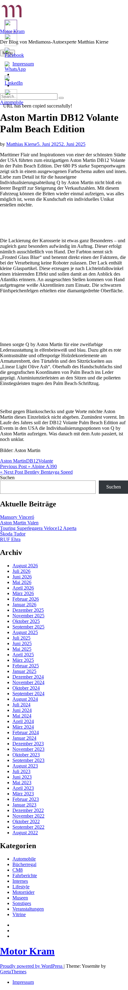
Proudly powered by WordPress (32, 966)
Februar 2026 (25, 599)
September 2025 (28, 626)
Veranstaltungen (28, 909)
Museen (20, 897)
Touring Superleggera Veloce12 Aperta (38, 528)
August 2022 (25, 832)
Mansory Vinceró (17, 517)
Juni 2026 (22, 576)
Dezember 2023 (28, 743)
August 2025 (25, 632)
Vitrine (19, 914)
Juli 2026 (21, 571)
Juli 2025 (21, 638)
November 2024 (28, 682)
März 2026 (23, 593)
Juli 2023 (21, 771)
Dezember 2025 (28, 610)
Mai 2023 (21, 782)
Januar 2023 (24, 804)
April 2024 (23, 721)
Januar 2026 (24, 604)
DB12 (32, 460)
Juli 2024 (21, 704)
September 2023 (28, 760)
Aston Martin (13, 460)
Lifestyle (21, 886)
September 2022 (28, 827)
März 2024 (23, 727)
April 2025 (23, 654)
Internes (20, 881)
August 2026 (25, 565)
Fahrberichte (24, 875)
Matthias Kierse (21, 144)
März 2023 (23, 793)
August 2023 (25, 765)
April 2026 (23, 587)
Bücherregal (24, 864)
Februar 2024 (25, 732)
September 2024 (28, 693)
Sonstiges (21, 903)
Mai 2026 (21, 582)
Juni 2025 (22, 643)
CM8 (17, 870)
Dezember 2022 (28, 810)
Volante (45, 460)
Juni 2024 (22, 710)
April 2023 (23, 788)
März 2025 (23, 660)
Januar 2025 (24, 671)
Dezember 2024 (28, 676)
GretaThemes (13, 971)
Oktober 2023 (26, 754)
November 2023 (28, 749)
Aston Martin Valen (19, 522)
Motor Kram (27, 951)
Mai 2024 (21, 715)
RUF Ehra (10, 539)
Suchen (7, 477)
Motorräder (23, 892)
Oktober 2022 (26, 821)
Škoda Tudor (12, 533)
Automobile (24, 858)
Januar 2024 (24, 738)
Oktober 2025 (26, 621)
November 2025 (28, 615)
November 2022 (28, 816)
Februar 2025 (25, 665)
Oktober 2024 (26, 688)
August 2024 (25, 699)
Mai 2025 (21, 649)
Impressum (23, 982)
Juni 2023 (22, 777)
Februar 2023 (25, 799)
